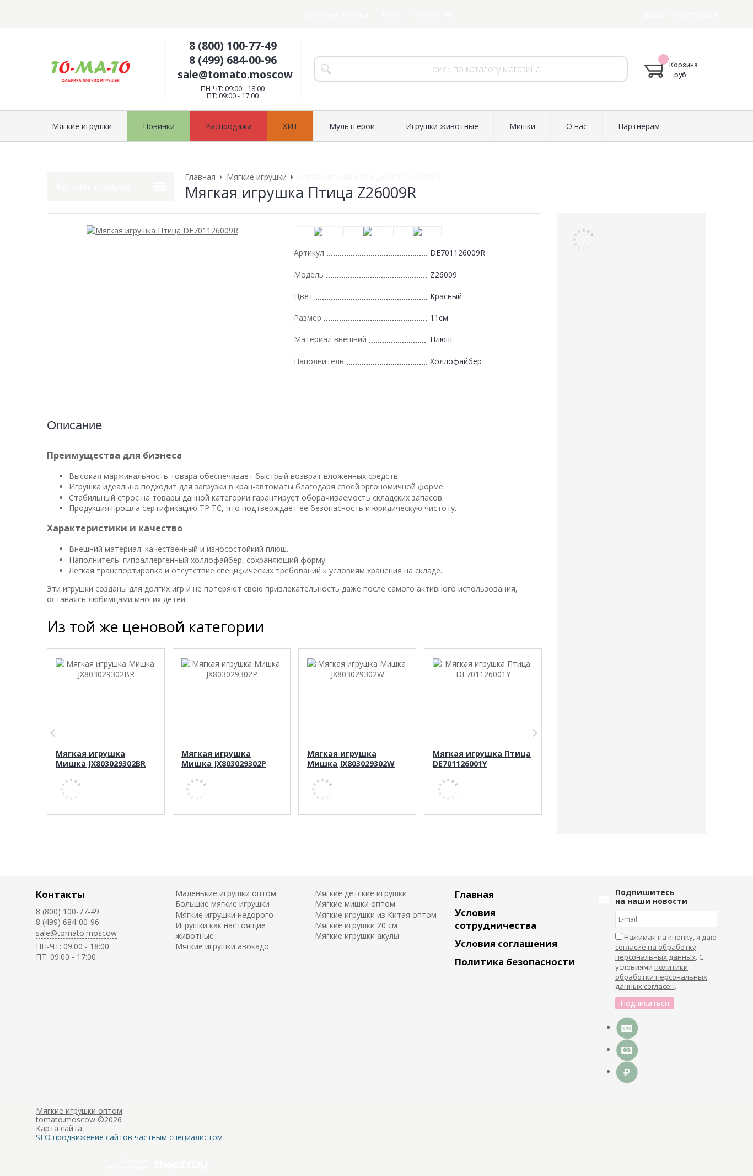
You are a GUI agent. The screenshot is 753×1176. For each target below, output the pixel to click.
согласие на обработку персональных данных (655, 952)
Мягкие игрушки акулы (357, 935)
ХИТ (290, 126)
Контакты (431, 14)
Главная (474, 894)
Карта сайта (59, 1128)
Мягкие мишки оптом (355, 903)
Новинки (159, 126)
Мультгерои (352, 126)
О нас (576, 126)
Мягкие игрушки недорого (224, 914)
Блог (391, 14)
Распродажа (229, 126)
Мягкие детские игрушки (361, 893)
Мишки (522, 126)
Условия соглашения (506, 943)
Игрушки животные (442, 126)
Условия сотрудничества (495, 919)
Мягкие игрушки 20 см (356, 925)
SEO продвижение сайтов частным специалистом (129, 1137)
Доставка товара (335, 14)
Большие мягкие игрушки (222, 903)
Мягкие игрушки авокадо (222, 946)
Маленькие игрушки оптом (225, 893)
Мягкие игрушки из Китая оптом (376, 914)
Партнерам (639, 126)
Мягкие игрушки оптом (79, 1110)
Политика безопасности (515, 961)
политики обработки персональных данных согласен (661, 977)
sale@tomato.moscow (235, 74)
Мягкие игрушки (82, 126)
